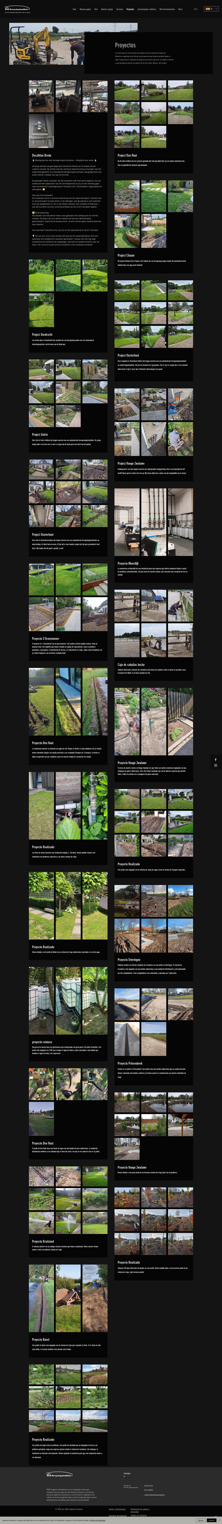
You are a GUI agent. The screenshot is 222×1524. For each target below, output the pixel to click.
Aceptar (211, 1520)
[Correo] (142, 1495)
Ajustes (201, 1520)
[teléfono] (142, 1485)
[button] (196, 9)
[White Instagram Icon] (215, 765)
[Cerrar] (219, 1520)
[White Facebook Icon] (215, 759)
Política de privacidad (97, 1520)
